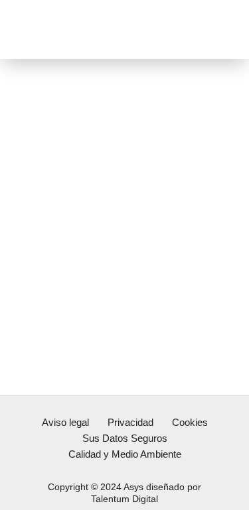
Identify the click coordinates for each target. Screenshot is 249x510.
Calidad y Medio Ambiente (124, 454)
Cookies (190, 422)
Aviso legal (65, 422)
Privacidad (130, 422)
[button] (220, 29)
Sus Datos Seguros (124, 438)
